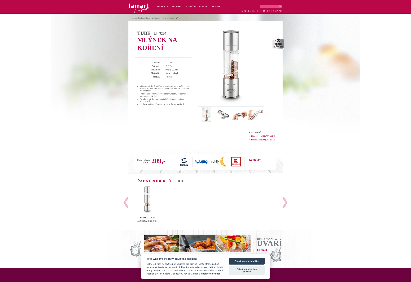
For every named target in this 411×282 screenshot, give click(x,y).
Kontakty (255, 159)
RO (272, 11)
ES (268, 11)
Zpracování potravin (153, 18)
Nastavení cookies (210, 274)
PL (257, 11)
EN (249, 11)
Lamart (135, 5)
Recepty (177, 6)
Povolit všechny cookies (247, 261)
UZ (276, 11)
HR (260, 11)
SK (245, 11)
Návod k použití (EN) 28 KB (263, 140)
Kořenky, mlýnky (168, 18)
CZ (242, 11)
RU (264, 11)
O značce (190, 6)
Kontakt (204, 6)
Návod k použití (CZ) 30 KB (263, 136)
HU (253, 11)
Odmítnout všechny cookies (247, 270)
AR (280, 11)
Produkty (162, 6)
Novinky (217, 6)
